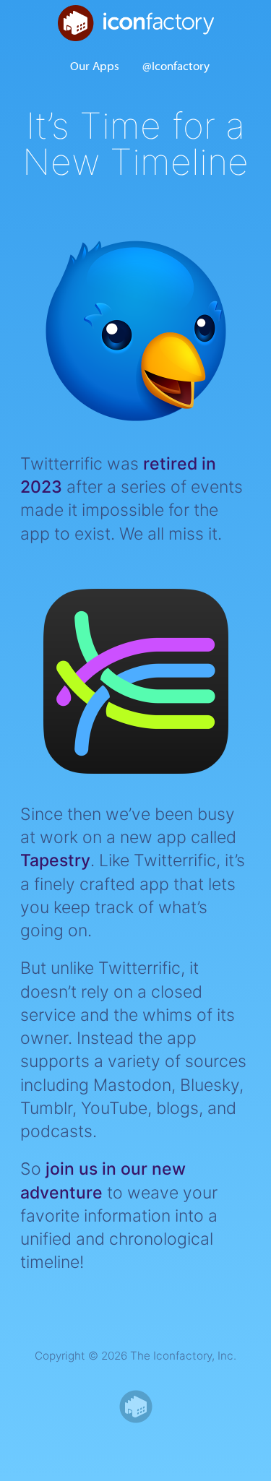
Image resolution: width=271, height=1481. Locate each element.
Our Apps (94, 65)
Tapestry (55, 860)
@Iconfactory (176, 65)
